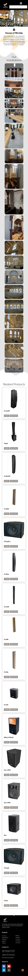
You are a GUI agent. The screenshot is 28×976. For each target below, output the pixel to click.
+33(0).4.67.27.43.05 (8, 955)
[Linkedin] (4, 970)
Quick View (14, 415)
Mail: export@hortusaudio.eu (8, 957)
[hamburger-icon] (21, 3)
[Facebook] (4, 966)
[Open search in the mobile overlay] (18, 6)
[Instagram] (9, 970)
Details (7, 415)
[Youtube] (9, 966)
